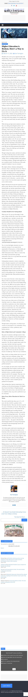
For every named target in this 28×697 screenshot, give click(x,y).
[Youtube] (13, 505)
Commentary (4, 43)
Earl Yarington (19, 53)
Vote (14, 669)
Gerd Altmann (9, 38)
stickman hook (4, 564)
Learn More (6, 686)
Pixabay (16, 38)
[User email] (14, 505)
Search (24, 520)
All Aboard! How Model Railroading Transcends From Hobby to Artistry (13, 513)
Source (2, 548)
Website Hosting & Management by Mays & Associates (12, 692)
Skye (2, 569)
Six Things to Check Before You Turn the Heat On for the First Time (15, 4)
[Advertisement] (14, 18)
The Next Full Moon (20, 517)
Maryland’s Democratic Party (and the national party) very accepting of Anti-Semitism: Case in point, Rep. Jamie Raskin (14, 576)
